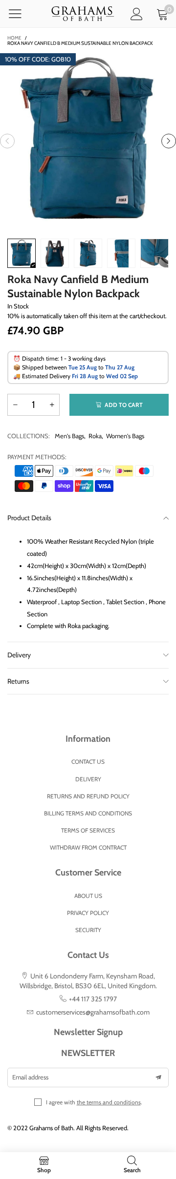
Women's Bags (125, 436)
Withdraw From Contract (88, 847)
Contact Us (88, 761)
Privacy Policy (88, 912)
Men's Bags (69, 436)
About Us (88, 895)
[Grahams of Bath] (82, 14)
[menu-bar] (21, 13)
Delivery (19, 654)
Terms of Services (88, 830)
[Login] (137, 14)
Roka (95, 436)
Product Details (29, 517)
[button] (7, 141)
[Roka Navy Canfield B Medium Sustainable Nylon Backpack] (88, 141)
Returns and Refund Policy (88, 796)
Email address (30, 1077)
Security (88, 930)
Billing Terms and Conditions (88, 813)
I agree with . (94, 1102)
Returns (18, 681)
